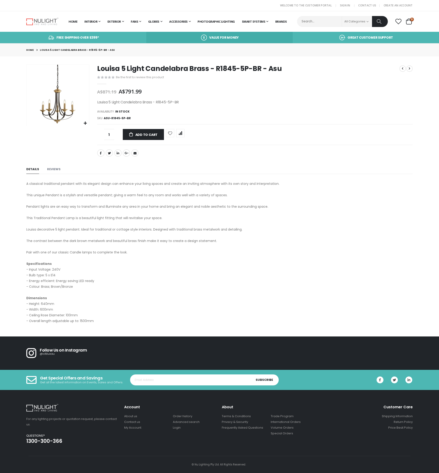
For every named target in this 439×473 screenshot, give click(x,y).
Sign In (345, 5)
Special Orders (282, 433)
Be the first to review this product (140, 77)
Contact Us (367, 5)
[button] (85, 123)
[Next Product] (409, 68)
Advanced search (186, 422)
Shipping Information (397, 416)
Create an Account (398, 5)
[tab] (32, 169)
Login (177, 427)
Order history (182, 416)
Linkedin (408, 379)
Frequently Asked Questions (242, 427)
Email (135, 153)
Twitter (109, 153)
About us (130, 416)
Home (30, 50)
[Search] (380, 21)
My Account (132, 427)
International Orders (286, 422)
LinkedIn (118, 153)
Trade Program (282, 416)
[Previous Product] (402, 68)
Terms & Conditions (236, 416)
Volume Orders (282, 427)
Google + (126, 153)
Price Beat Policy (400, 427)
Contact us (132, 422)
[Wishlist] (398, 21)
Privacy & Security (235, 422)
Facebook (100, 153)
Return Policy (403, 422)
